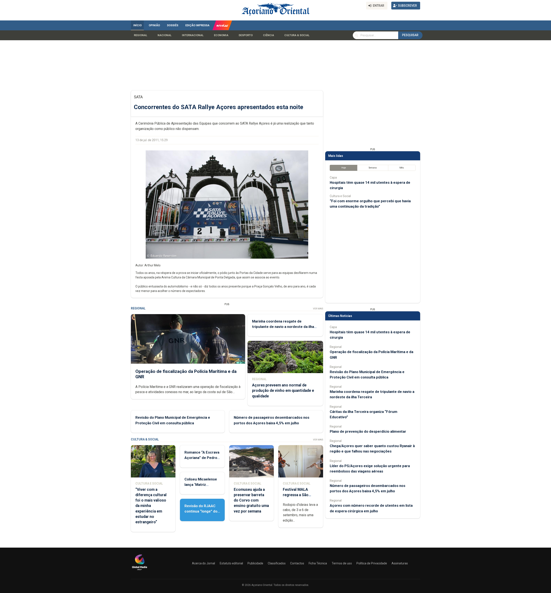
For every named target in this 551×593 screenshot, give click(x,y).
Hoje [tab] (343, 167)
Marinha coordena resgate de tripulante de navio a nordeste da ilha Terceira (283, 326)
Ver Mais (318, 308)
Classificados (277, 563)
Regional (140, 35)
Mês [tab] (401, 167)
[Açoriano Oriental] (139, 570)
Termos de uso (342, 563)
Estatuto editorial (231, 563)
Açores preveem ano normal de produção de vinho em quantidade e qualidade (283, 390)
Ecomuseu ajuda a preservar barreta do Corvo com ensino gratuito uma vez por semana (251, 500)
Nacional (165, 35)
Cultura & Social (297, 35)
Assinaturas (400, 563)
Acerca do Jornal (203, 563)
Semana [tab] (373, 167)
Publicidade (255, 563)
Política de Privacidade (371, 563)
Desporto (246, 35)
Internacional (193, 35)
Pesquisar (410, 35)
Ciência (268, 35)
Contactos (297, 563)
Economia (221, 35)
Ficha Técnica (318, 563)
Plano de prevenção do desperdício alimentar (368, 431)
